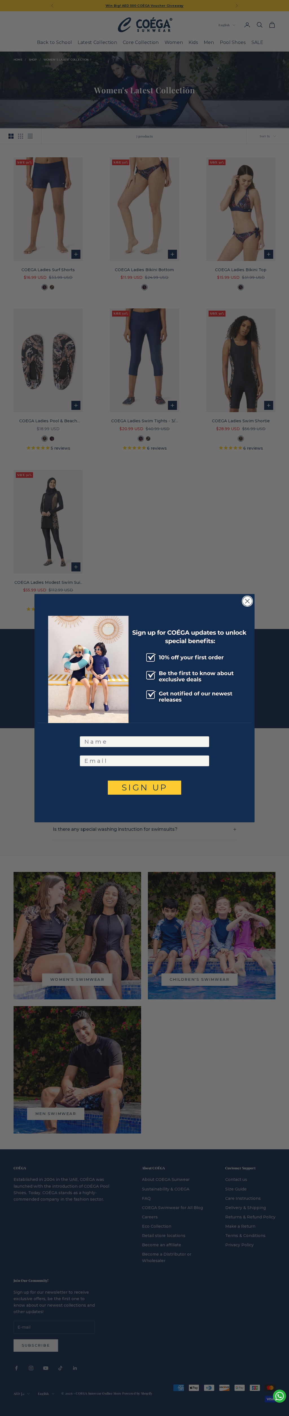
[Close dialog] (247, 601)
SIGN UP (145, 787)
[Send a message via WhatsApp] (279, 1396)
